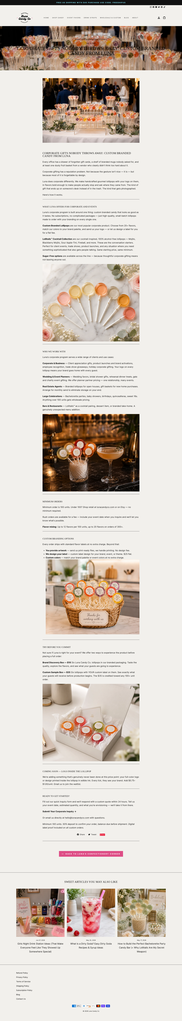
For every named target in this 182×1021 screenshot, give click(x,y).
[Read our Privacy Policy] (118, 527)
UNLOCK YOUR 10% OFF (91, 548)
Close (91, 556)
